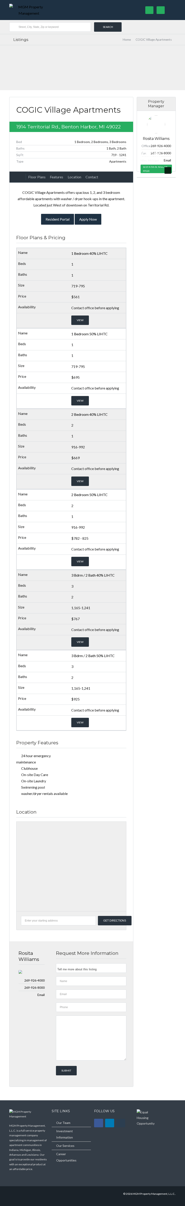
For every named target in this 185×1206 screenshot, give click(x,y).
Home (127, 39)
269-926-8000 (34, 987)
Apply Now (88, 219)
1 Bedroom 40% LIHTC (89, 253)
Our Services (65, 1146)
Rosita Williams (28, 956)
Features (56, 177)
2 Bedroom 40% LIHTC (89, 414)
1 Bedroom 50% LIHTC (89, 334)
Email (41, 995)
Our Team (63, 1123)
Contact (92, 177)
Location (74, 177)
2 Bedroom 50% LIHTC (89, 494)
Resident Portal (57, 219)
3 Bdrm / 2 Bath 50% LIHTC (93, 655)
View (80, 320)
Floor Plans (37, 177)
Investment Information (64, 1134)
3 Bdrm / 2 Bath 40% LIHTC (93, 575)
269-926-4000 (34, 980)
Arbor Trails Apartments (151, 155)
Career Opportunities (66, 1157)
